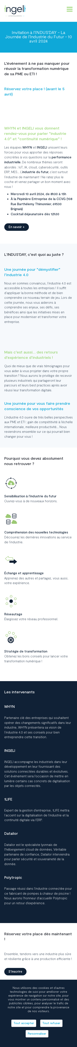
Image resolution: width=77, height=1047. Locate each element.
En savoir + (17, 227)
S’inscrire (15, 972)
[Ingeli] (15, 11)
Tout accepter (23, 1023)
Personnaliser (37, 1033)
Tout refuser (51, 1023)
